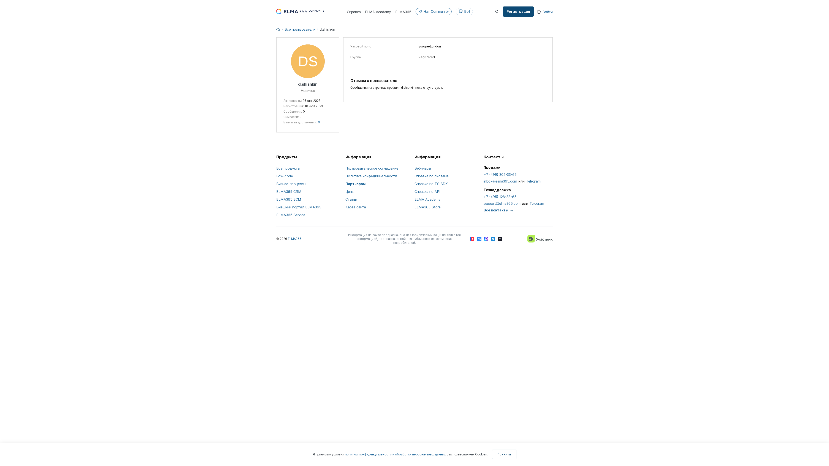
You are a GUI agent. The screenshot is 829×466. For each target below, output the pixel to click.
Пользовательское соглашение (371, 168)
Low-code (284, 176)
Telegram (533, 181)
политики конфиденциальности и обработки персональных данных (396, 454)
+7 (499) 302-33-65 (500, 174)
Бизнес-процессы (291, 184)
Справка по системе (431, 176)
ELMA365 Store (427, 207)
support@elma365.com (502, 203)
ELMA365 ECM (288, 199)
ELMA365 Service (290, 215)
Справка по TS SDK (431, 184)
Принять (504, 454)
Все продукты (288, 168)
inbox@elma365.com (500, 181)
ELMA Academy (427, 199)
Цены (349, 191)
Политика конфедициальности (371, 176)
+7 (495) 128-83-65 (500, 197)
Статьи (351, 199)
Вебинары (422, 168)
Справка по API (427, 191)
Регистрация (518, 11)
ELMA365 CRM (288, 191)
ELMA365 (294, 239)
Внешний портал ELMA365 (298, 207)
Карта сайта (355, 207)
